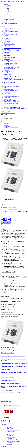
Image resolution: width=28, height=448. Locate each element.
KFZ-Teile (6, 88)
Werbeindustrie (7, 74)
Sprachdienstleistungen (9, 68)
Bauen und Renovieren (9, 28)
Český (8, 8)
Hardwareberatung (8, 81)
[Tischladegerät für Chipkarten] (12, 167)
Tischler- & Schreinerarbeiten (11, 34)
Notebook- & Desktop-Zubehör (11, 101)
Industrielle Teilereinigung (10, 61)
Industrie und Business (9, 57)
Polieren (6, 35)
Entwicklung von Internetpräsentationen (13, 79)
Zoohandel (6, 53)
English (9, 5)
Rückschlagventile (8, 60)
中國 (8, 11)
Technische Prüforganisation (11, 90)
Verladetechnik (7, 64)
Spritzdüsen (6, 42)
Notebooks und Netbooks (10, 100)
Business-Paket (10, 434)
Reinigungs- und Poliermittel (11, 63)
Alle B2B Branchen (5, 111)
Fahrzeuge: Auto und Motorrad (11, 86)
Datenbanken (7, 83)
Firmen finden (7, 116)
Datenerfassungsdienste (9, 82)
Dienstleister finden (11, 427)
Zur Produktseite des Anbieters (8, 207)
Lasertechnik (7, 41)
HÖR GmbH (4, 195)
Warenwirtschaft (8, 78)
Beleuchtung (7, 97)
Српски (9, 14)
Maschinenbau (7, 38)
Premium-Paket (10, 435)
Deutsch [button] (6, 4)
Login (5, 22)
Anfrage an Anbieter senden (7, 216)
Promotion (6, 72)
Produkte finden (8, 118)
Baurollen (6, 30)
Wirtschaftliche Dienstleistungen (12, 67)
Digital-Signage (7, 99)
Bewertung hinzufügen (6, 401)
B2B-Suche (10, 428)
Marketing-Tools (11, 437)
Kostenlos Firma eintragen (10, 23)
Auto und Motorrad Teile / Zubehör (12, 50)
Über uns (6, 424)
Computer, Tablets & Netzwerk (11, 96)
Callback (6, 20)
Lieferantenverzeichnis (12, 432)
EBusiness (6, 70)
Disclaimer (9, 442)
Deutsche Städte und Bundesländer (12, 405)
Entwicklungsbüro (8, 71)
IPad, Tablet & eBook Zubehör (11, 103)
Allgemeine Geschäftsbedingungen (12, 439)
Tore (5, 33)
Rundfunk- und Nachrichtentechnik (12, 105)
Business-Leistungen (9, 19)
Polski (8, 9)
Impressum (9, 444)
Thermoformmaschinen (9, 44)
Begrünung (6, 49)
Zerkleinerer (7, 39)
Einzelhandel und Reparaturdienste (12, 48)
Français (9, 12)
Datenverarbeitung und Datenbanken (13, 77)
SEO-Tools (9, 438)
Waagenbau (6, 52)
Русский (9, 6)
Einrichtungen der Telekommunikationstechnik (15, 108)
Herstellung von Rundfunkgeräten (12, 107)
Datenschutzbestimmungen (13, 441)
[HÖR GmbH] (6, 223)
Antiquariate (7, 55)
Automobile (7, 93)
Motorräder (6, 92)
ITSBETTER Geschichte (13, 430)
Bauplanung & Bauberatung (11, 31)
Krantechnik (7, 45)
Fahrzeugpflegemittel (9, 89)
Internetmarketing (11, 431)
